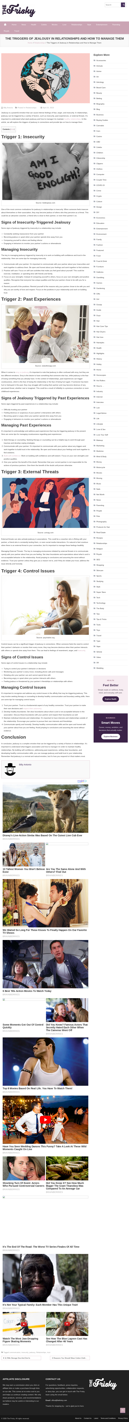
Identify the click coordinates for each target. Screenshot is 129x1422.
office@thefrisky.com (59, 1400)
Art (97, 77)
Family (99, 239)
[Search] (123, 5)
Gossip (99, 305)
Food (98, 256)
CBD (98, 142)
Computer (100, 174)
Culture (99, 201)
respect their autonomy (32, 708)
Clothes (99, 169)
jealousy (32, 1352)
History (99, 359)
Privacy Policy (123, 1418)
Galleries (99, 272)
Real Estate (101, 532)
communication (14, 1352)
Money (99, 462)
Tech (98, 598)
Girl (97, 299)
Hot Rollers (100, 381)
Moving (99, 478)
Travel (16, 31)
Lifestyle (99, 424)
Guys (98, 315)
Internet (99, 397)
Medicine (100, 451)
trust (48, 1352)
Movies (54, 25)
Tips (98, 614)
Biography (100, 104)
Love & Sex (100, 429)
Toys (98, 630)
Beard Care (101, 88)
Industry (99, 391)
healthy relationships (72, 119)
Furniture (100, 267)
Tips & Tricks (101, 619)
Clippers (99, 164)
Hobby (99, 364)
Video (98, 657)
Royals (6, 31)
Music (98, 484)
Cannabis (100, 126)
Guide (98, 310)
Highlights (100, 353)
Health (33, 25)
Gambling (100, 277)
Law (98, 408)
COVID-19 (100, 185)
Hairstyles (100, 343)
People (99, 511)
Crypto (99, 196)
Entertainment (101, 25)
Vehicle (99, 652)
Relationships (76, 25)
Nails (98, 489)
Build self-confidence (12, 456)
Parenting (116, 25)
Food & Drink (101, 261)
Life (97, 419)
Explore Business (111, 736)
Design (99, 207)
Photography (101, 522)
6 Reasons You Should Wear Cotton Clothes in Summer (71, 1358)
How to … (100, 386)
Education (100, 223)
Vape (98, 646)
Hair (98, 321)
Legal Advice (101, 413)
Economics (100, 218)
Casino (99, 136)
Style (89, 25)
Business (100, 115)
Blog (98, 109)
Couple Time (101, 180)
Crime (98, 191)
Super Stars (101, 592)
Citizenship (100, 158)
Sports (99, 576)
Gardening (100, 288)
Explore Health (110, 699)
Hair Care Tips (102, 326)
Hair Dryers (100, 332)
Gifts (98, 294)
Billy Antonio (8, 108)
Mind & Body (101, 456)
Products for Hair (103, 527)
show (12, 129)
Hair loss (99, 337)
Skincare (99, 570)
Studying (99, 581)
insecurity (81, 650)
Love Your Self (102, 435)
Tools (98, 625)
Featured (100, 250)
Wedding (99, 668)
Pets (98, 516)
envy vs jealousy (22, 372)
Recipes (99, 538)
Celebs (44, 25)
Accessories (101, 60)
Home (14, 25)
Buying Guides (102, 120)
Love (64, 25)
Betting (99, 98)
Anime (98, 71)
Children (99, 153)
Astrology (100, 82)
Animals (99, 66)
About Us (78, 1418)
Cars (98, 131)
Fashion (99, 245)
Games (99, 283)
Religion (99, 549)
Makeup (99, 440)
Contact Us (87, 1418)
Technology (100, 603)
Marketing (100, 446)
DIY (97, 212)
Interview (100, 402)
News (24, 25)
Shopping (100, 565)
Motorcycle (100, 467)
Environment (101, 234)
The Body (100, 608)
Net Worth (100, 494)
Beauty (99, 93)
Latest (96, 1418)
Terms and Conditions (108, 1418)
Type (98, 641)
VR (97, 663)
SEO (98, 560)
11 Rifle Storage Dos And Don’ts (18, 1358)
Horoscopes (101, 375)
